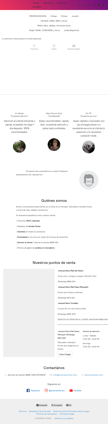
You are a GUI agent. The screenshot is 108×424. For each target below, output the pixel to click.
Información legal (67, 414)
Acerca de (48, 3)
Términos (23, 411)
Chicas (53, 16)
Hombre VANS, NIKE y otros (54, 21)
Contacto (36, 7)
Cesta (54, 49)
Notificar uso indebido (64, 418)
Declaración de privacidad (40, 411)
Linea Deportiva (71, 30)
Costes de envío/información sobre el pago (71, 411)
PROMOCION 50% (37, 16)
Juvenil (75, 16)
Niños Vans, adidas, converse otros (54, 25)
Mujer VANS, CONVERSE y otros (44, 30)
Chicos (64, 16)
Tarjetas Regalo (73, 49)
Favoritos (34, 49)
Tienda (35, 3)
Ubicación (61, 3)
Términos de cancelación (46, 414)
